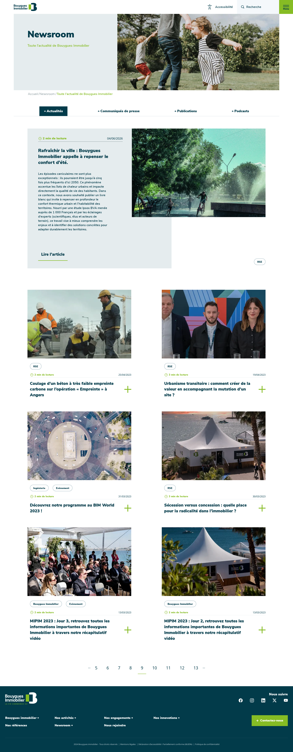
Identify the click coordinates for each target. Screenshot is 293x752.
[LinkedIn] (263, 700)
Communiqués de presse (120, 111)
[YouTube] (286, 700)
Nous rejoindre (115, 725)
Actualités (55, 111)
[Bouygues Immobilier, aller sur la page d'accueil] (25, 7)
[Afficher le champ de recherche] (241, 7)
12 (183, 668)
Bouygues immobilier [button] (20, 717)
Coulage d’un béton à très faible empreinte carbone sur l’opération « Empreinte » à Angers (72, 389)
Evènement (62, 488)
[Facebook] (241, 700)
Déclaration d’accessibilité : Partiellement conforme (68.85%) (165, 744)
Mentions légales (128, 744)
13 (197, 668)
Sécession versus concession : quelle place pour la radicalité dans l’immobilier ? (205, 508)
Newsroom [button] (62, 725)
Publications (187, 111)
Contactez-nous (271, 720)
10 (156, 668)
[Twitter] (275, 700)
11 (170, 668)
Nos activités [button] (64, 717)
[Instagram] (252, 700)
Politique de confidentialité (207, 744)
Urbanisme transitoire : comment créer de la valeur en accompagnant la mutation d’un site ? (207, 389)
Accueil (33, 94)
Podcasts (241, 111)
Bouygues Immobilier (46, 604)
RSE (259, 262)
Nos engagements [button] (117, 717)
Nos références (16, 725)
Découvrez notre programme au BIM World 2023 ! (72, 508)
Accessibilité (224, 7)
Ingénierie (39, 488)
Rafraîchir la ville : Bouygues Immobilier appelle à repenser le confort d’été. (73, 156)
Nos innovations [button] (165, 717)
